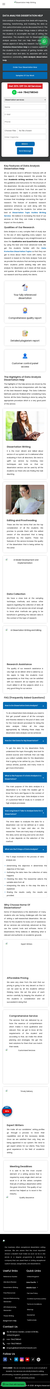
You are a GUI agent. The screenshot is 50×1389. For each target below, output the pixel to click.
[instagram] (22, 1359)
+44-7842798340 (27, 92)
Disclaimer (31, 1315)
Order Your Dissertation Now (25, 67)
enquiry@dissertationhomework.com (22, 1348)
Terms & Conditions (34, 1304)
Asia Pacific (31, 1282)
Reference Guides (10, 1276)
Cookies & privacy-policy (36, 1299)
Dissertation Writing (10, 1287)
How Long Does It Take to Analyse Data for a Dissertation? (24, 812)
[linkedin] (16, 1359)
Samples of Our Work (25, 75)
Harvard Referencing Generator (11, 1300)
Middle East (31, 1287)
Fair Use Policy (32, 1293)
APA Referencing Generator (9, 1308)
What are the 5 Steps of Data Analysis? (21, 849)
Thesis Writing (8, 1316)
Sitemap (30, 1309)
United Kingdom (33, 1276)
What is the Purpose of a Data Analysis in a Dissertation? (23, 777)
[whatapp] (44, 41)
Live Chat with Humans (14, 1384)
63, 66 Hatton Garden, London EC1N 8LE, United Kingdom (22, 1333)
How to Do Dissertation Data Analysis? (21, 705)
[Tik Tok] (38, 1360)
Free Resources (9, 1293)
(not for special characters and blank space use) (24, 126)
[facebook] (5, 1359)
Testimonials (32, 1320)
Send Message (25, 151)
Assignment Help (10, 1321)
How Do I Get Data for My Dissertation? (21, 740)
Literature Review (9, 1282)
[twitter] (10, 1359)
